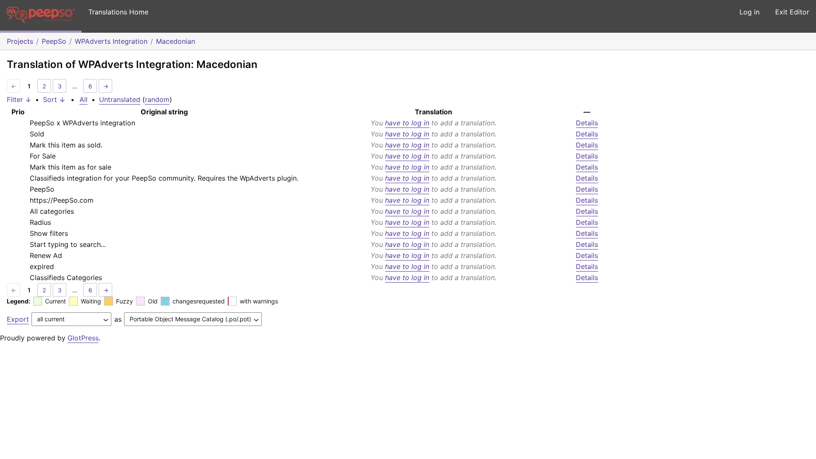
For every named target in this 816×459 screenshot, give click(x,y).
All (83, 99)
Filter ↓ (19, 99)
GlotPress (83, 338)
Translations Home (118, 12)
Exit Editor (792, 12)
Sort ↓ (54, 99)
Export (18, 319)
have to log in (407, 123)
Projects (20, 41)
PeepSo (54, 41)
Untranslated (119, 99)
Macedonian (175, 41)
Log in (749, 12)
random (157, 99)
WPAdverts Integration (111, 41)
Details (587, 123)
